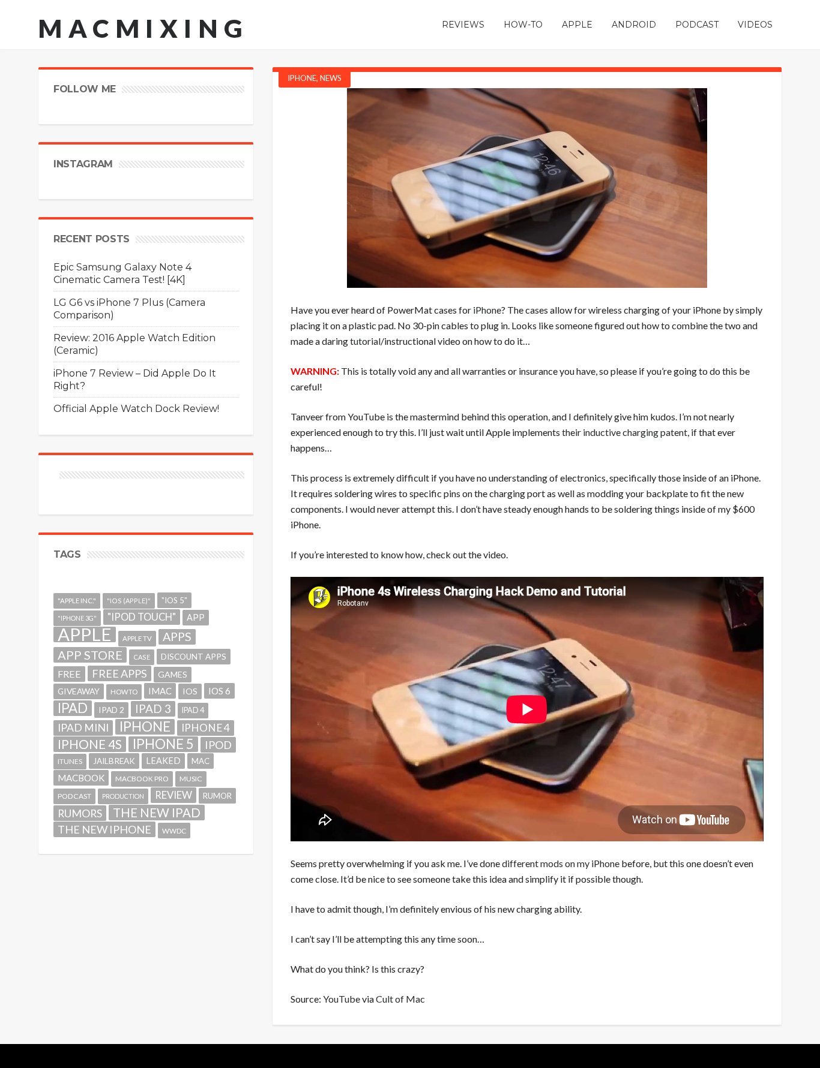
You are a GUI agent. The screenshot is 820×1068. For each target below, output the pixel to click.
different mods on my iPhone (561, 863)
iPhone (302, 78)
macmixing (143, 28)
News (331, 78)
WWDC (174, 830)
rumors (80, 813)
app (196, 617)
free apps (119, 673)
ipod (218, 744)
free (69, 673)
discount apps (193, 656)
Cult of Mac (400, 998)
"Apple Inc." (77, 600)
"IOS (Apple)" (129, 600)
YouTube (341, 998)
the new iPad (156, 812)
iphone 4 (205, 727)
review (173, 795)
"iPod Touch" (141, 617)
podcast (74, 796)
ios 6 (219, 690)
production (123, 796)
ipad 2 (111, 710)
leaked (163, 761)
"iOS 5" (174, 600)
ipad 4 (193, 710)
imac (160, 690)
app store (90, 655)
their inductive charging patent (624, 432)
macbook (81, 777)
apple (85, 634)
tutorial (365, 341)
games (172, 674)
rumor (217, 796)
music (190, 778)
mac (200, 761)
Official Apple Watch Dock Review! (136, 408)
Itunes (70, 761)
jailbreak (114, 761)
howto (123, 692)
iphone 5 (163, 744)
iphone (144, 727)
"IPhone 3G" (77, 618)
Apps (177, 636)
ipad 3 (153, 708)
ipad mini (83, 727)
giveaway (79, 691)
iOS (189, 691)
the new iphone (104, 829)
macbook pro (142, 778)
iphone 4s (90, 743)
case (141, 657)
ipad (73, 708)
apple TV (137, 638)
